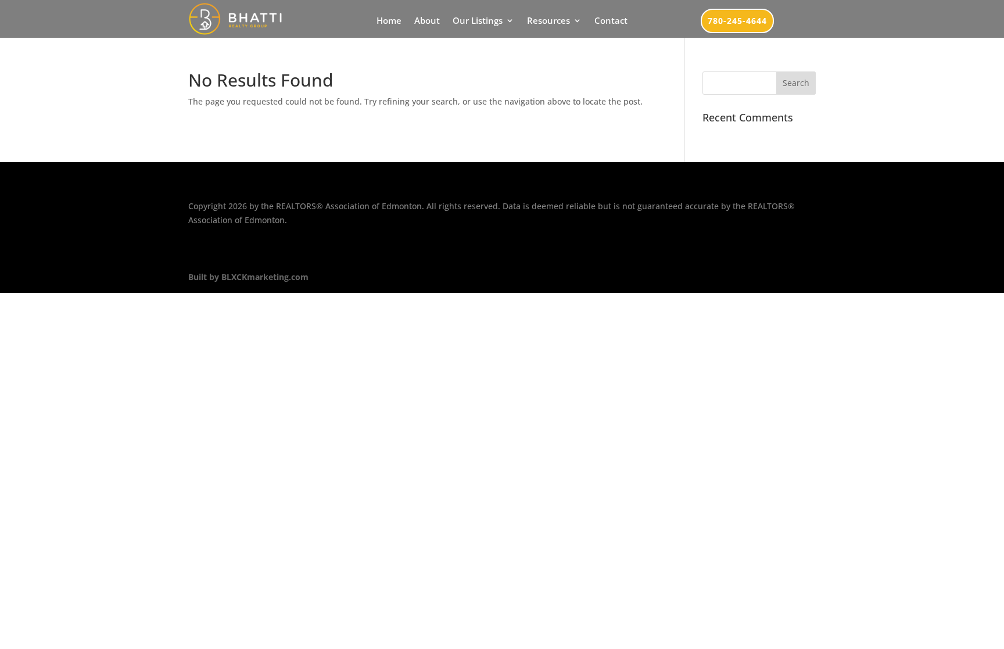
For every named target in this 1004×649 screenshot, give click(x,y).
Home (388, 21)
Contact (611, 21)
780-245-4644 (737, 20)
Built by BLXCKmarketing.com (248, 276)
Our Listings (478, 21)
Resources (548, 21)
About (427, 21)
